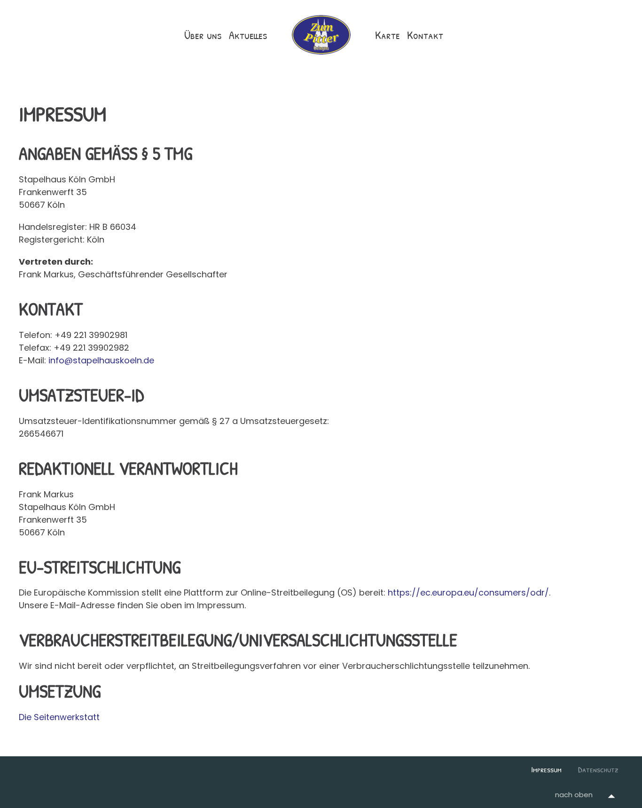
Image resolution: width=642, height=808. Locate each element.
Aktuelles (248, 34)
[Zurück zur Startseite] (321, 35)
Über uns (203, 34)
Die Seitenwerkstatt (59, 717)
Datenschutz (598, 769)
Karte (387, 34)
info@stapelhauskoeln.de (101, 360)
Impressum (546, 769)
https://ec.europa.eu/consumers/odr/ (468, 592)
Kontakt (425, 34)
